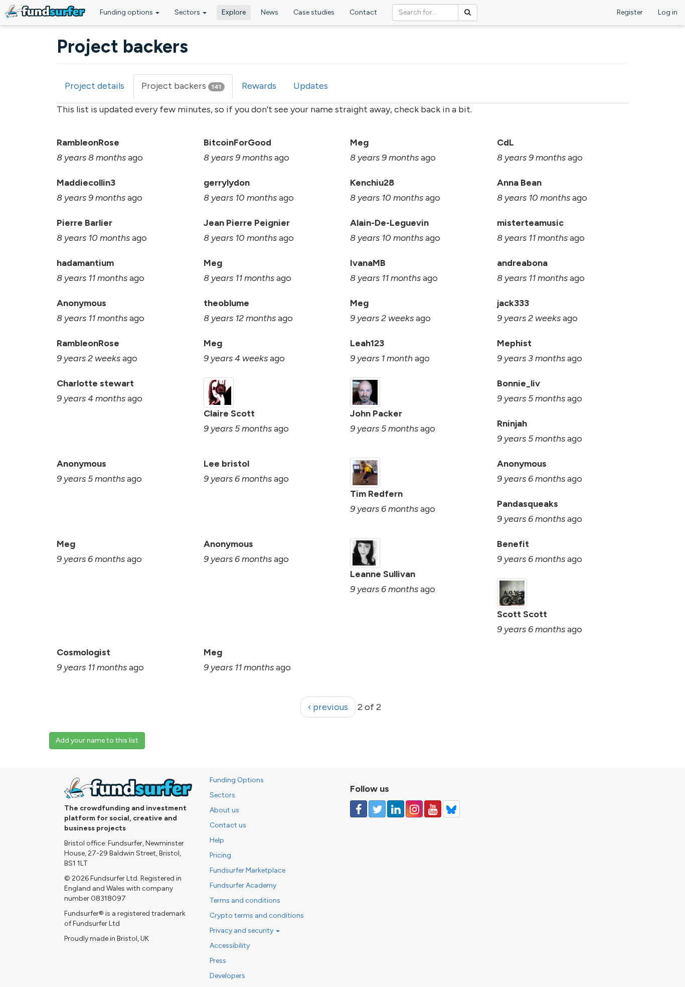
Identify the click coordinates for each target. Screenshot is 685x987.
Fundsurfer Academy (243, 885)
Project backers (187, 89)
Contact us (228, 825)
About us (224, 810)
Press (218, 960)
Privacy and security (242, 930)
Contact (363, 12)
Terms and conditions (245, 900)
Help (217, 840)
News (269, 12)
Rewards (259, 85)
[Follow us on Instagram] (414, 808)
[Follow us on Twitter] (377, 808)
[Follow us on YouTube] (432, 808)
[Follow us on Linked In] (395, 808)
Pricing (220, 855)
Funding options (127, 12)
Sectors (188, 12)
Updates (310, 85)
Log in (667, 12)
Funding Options (237, 780)
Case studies (313, 12)
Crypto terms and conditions (257, 915)
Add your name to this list (97, 740)
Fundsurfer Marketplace (247, 870)
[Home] (45, 11)
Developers (227, 975)
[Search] (467, 12)
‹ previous (328, 707)
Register (630, 12)
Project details (94, 85)
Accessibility (230, 945)
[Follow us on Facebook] (358, 808)
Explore (234, 12)
